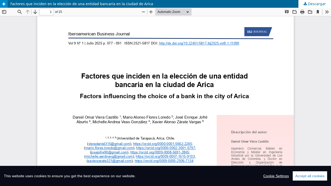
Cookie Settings (276, 176)
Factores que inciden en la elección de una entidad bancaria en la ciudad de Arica (81, 3)
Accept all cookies (310, 176)
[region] (165, 176)
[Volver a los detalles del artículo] (4, 4)
